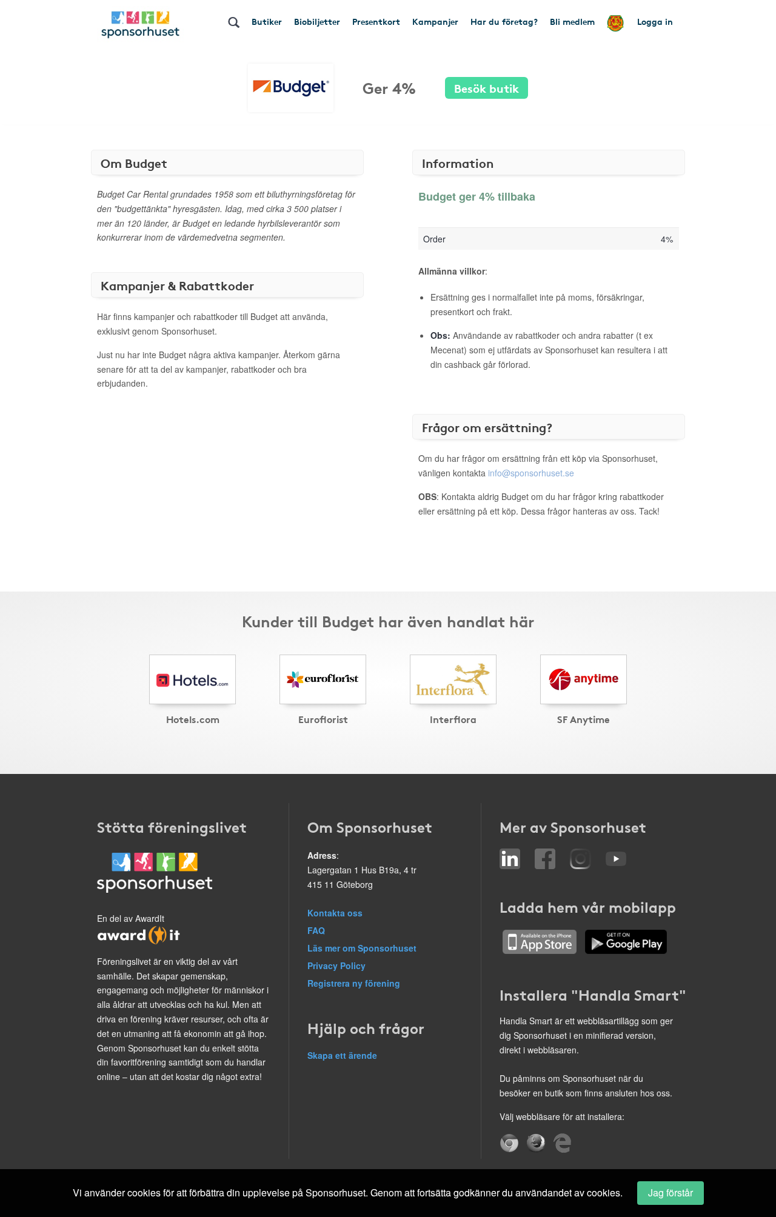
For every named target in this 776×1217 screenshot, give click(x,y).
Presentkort (376, 21)
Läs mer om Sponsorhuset (361, 948)
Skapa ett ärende (342, 1055)
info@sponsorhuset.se (531, 473)
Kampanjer (435, 21)
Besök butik (486, 87)
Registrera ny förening (353, 983)
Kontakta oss (335, 913)
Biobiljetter (317, 21)
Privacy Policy (336, 965)
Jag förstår (670, 1192)
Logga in (655, 21)
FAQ (316, 930)
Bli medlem (572, 21)
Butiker (267, 21)
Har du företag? (504, 21)
